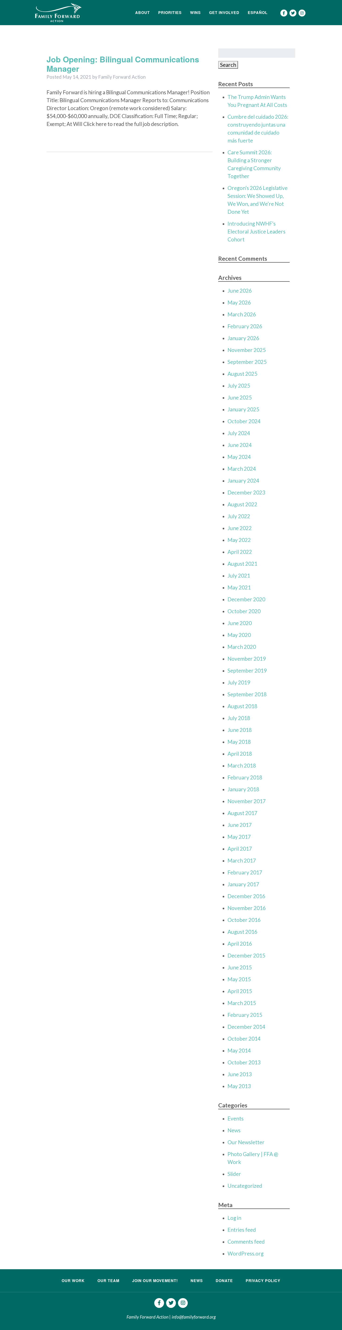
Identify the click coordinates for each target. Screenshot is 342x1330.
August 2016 (242, 932)
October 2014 (244, 1039)
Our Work (73, 1280)
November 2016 (247, 908)
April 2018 (240, 754)
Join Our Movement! (155, 1280)
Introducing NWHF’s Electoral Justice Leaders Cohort (256, 231)
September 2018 (247, 694)
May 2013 (239, 1086)
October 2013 (244, 1062)
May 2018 (239, 742)
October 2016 (244, 920)
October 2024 (244, 421)
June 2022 (240, 528)
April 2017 (240, 849)
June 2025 (240, 397)
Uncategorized (245, 1186)
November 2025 (247, 350)
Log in (234, 1218)
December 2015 (246, 955)
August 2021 (242, 564)
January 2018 (243, 789)
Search (228, 65)
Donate (224, 1280)
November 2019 (247, 659)
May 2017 (239, 837)
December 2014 (246, 1027)
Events (236, 1118)
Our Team (108, 1280)
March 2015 (242, 1003)
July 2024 (239, 433)
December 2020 (246, 599)
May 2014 (239, 1050)
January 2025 (243, 409)
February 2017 (245, 872)
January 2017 (243, 884)
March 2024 (242, 469)
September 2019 (247, 670)
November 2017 (247, 801)
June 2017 (240, 825)
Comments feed (246, 1242)
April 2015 (240, 991)
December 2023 (246, 492)
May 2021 (239, 587)
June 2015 (240, 967)
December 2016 (246, 896)
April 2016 (240, 944)
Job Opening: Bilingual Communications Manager (123, 64)
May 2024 (239, 457)
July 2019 (239, 682)
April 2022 (240, 552)
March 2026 (242, 314)
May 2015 (239, 979)
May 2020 (239, 635)
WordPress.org (246, 1253)
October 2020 (244, 611)
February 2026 (245, 326)
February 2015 (245, 1015)
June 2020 (240, 623)
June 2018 (240, 730)
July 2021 (239, 575)
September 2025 (247, 362)
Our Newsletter (246, 1142)
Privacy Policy (263, 1280)
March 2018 (242, 765)
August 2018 (242, 706)
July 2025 (239, 385)
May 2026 (239, 302)
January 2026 (243, 338)
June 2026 (240, 291)
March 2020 (242, 647)
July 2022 (239, 516)
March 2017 (242, 860)
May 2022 (239, 540)
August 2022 (242, 504)
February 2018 (245, 777)
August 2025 (242, 374)
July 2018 (239, 718)
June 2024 (240, 445)
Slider (234, 1174)
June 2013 (240, 1074)
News (234, 1130)
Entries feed (242, 1230)
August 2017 (242, 813)
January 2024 (243, 480)
